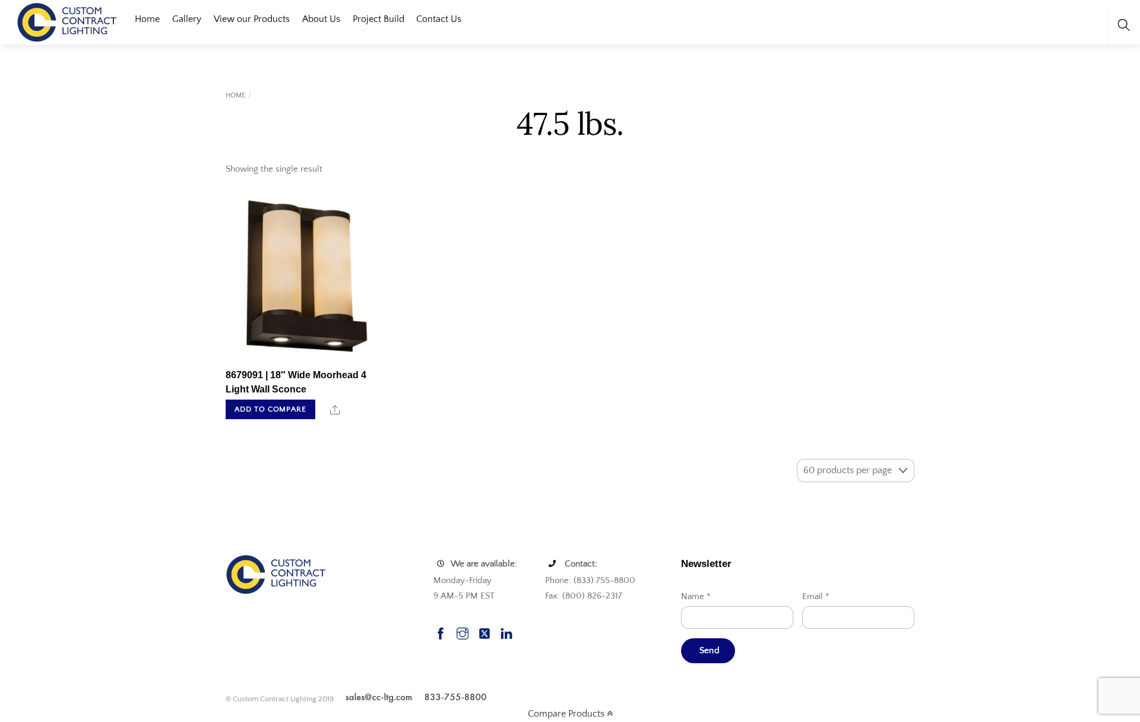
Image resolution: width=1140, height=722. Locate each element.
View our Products (252, 19)
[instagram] (462, 632)
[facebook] (440, 632)
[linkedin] (506, 632)
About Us (321, 19)
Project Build (378, 19)
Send (709, 650)
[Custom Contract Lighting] (67, 21)
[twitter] (484, 632)
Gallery (186, 19)
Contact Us (438, 19)
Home (147, 19)
